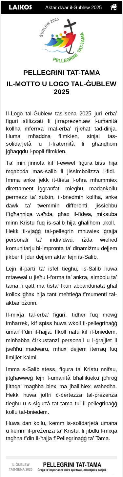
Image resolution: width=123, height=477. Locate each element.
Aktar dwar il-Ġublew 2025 (73, 7)
